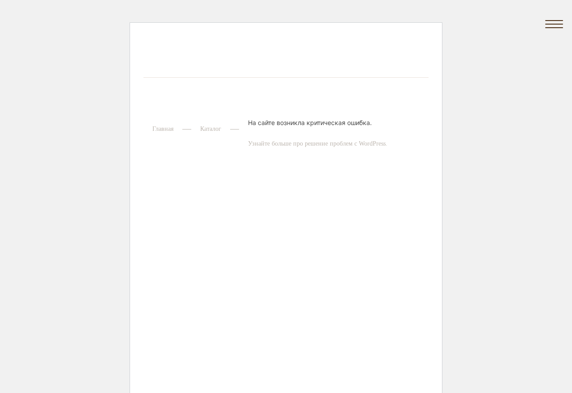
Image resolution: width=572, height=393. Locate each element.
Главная (162, 128)
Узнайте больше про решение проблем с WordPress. (317, 143)
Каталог (210, 128)
